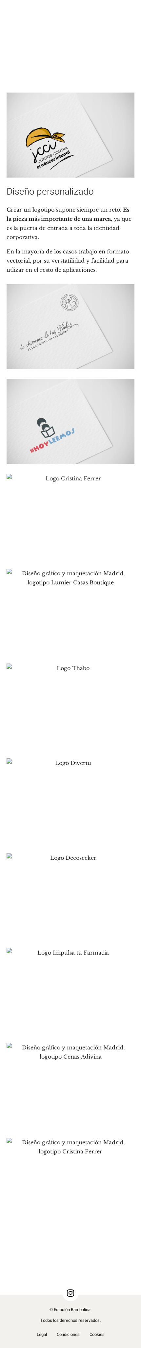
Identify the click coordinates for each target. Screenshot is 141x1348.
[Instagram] (70, 1293)
